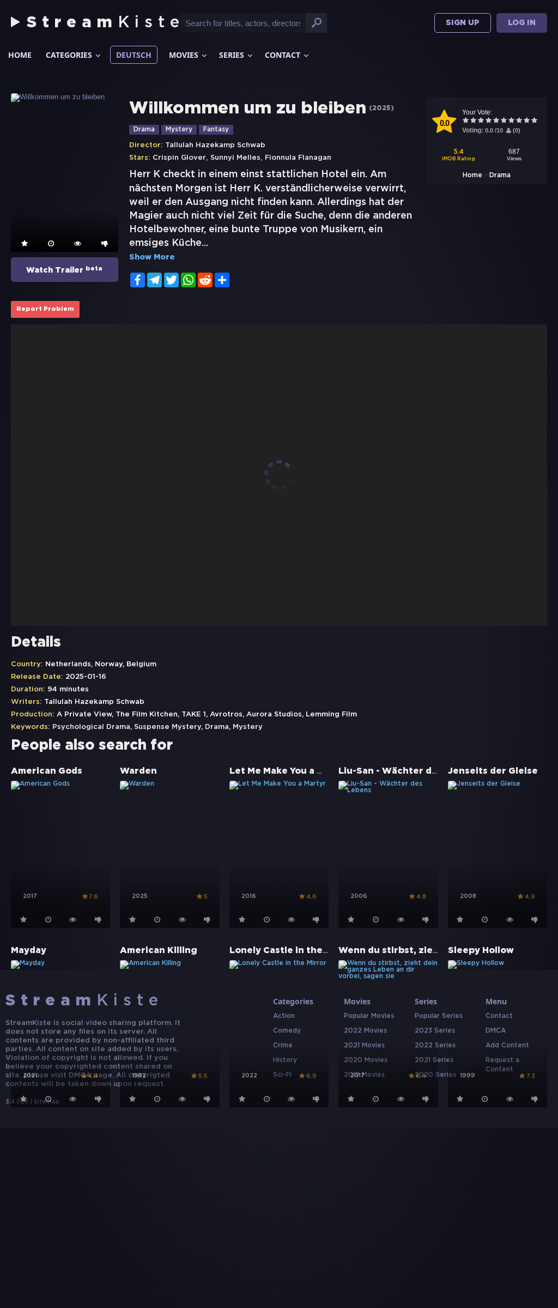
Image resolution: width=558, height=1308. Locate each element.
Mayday (28, 951)
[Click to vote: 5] (496, 121)
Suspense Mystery (167, 727)
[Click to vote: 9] (527, 121)
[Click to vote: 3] (481, 121)
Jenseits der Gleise (493, 771)
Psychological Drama (91, 727)
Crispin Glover (179, 158)
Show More (152, 257)
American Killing (158, 951)
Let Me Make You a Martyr (288, 771)
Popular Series (439, 1016)
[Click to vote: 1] (466, 121)
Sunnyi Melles (235, 158)
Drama (500, 175)
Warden (138, 771)
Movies (183, 55)
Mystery (179, 129)
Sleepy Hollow (481, 951)
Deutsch (133, 55)
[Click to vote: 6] (504, 121)
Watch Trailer (64, 270)
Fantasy (216, 129)
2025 (381, 108)
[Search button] (316, 23)
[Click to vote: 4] (489, 121)
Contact (282, 55)
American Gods (46, 771)
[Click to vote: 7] (511, 121)
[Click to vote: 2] (473, 121)
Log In (522, 23)
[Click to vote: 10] (534, 121)
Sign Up (463, 23)
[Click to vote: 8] (519, 121)
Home (20, 55)
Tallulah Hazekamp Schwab (215, 145)
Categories (69, 55)
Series (231, 55)
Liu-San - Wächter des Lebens (408, 771)
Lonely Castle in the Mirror (291, 951)
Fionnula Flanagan (298, 158)
